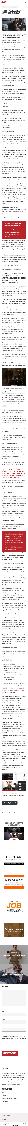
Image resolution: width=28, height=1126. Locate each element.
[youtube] (5, 1119)
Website (4, 1027)
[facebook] (2, 1119)
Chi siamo (5, 1095)
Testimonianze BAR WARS (9, 1098)
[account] (22, 2)
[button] (26, 2)
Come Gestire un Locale (10, 7)
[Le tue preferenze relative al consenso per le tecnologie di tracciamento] (25, 1123)
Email (4, 1019)
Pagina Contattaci (15, 1082)
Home (3, 1092)
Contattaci (5, 1101)
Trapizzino (15, 618)
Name (4, 1011)
